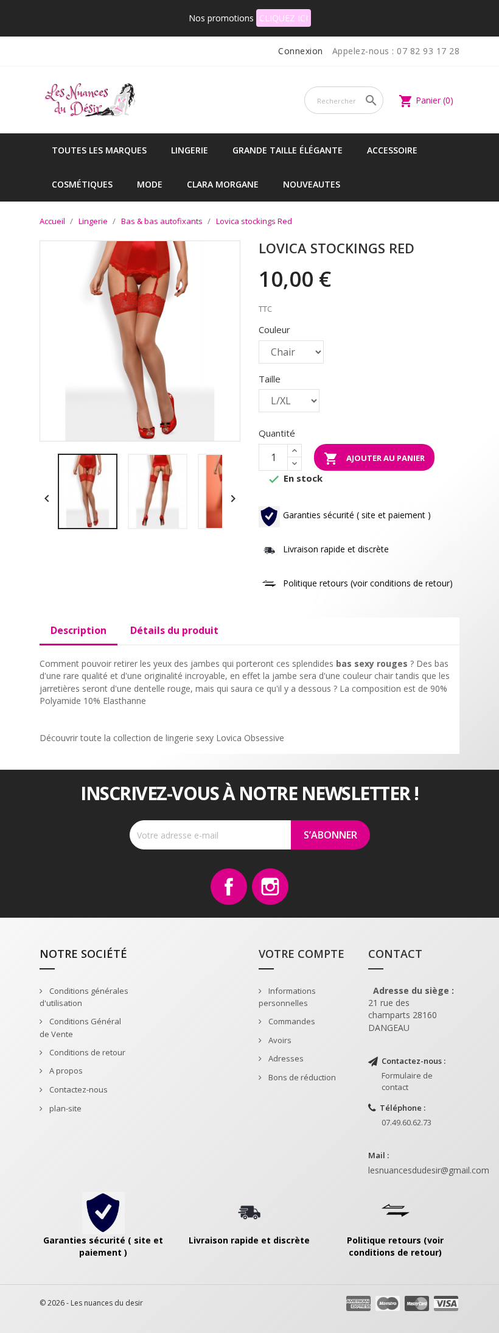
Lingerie (189, 150)
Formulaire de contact (407, 1081)
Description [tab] (78, 630)
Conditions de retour (86, 1052)
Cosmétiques (82, 184)
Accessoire (392, 150)
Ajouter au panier (374, 458)
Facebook (229, 886)
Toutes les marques (99, 150)
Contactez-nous (77, 1089)
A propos (65, 1070)
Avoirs (279, 1040)
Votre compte (301, 953)
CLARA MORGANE (223, 184)
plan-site (64, 1108)
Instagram (270, 886)
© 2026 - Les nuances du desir (91, 1303)
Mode (149, 184)
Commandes (291, 1021)
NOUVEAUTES (311, 184)
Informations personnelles (287, 997)
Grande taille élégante (287, 150)
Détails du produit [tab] (174, 630)
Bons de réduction (301, 1077)
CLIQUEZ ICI (283, 18)
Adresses (285, 1058)
